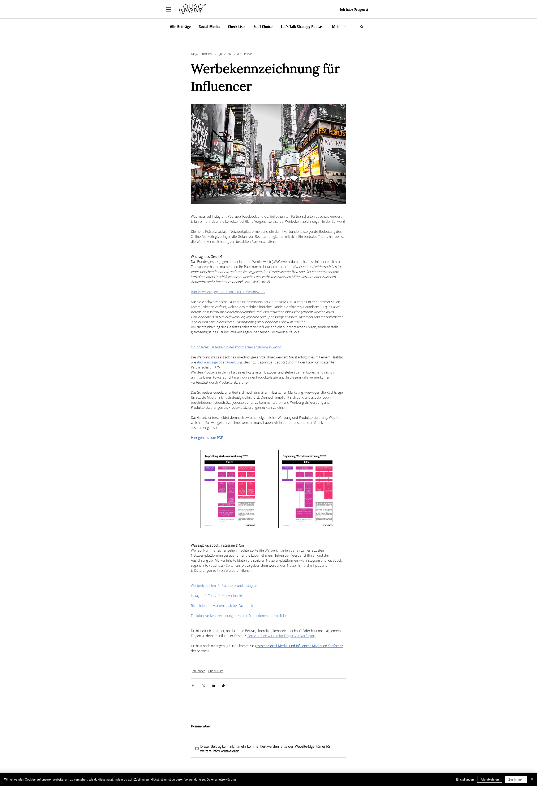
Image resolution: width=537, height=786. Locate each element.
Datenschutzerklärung (221, 779)
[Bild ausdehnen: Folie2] (229, 489)
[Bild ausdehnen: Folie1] (307, 489)
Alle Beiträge (180, 26)
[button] (168, 9)
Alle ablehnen (490, 779)
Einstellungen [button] (465, 779)
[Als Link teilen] (224, 685)
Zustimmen (515, 779)
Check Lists (236, 26)
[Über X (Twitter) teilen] (203, 685)
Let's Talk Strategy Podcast (302, 26)
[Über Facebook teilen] (193, 685)
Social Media (209, 26)
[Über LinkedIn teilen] (213, 685)
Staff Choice (263, 26)
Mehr (336, 26)
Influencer (198, 671)
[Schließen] (531, 779)
